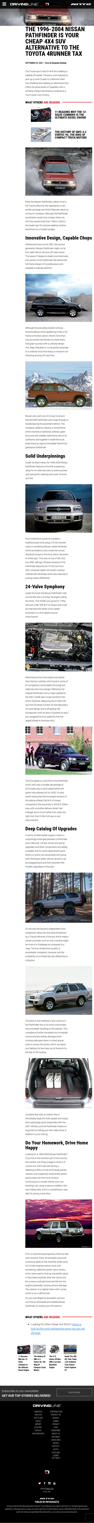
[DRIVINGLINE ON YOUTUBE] (54, 1483)
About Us (56, 1433)
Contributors (56, 1411)
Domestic (38, 1411)
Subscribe (74, 1392)
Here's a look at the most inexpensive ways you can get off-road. (58, 1328)
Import (38, 1424)
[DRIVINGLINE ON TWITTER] (39, 1483)
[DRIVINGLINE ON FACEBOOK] (44, 1483)
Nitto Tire (49, 1488)
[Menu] (4, 4)
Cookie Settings (56, 1456)
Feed (56, 1427)
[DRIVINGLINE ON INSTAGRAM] (49, 1483)
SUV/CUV (38, 1414)
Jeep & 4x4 (38, 1418)
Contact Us (56, 1414)
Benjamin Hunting (59, 63)
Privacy (55, 1424)
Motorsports (38, 1433)
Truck (38, 1421)
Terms (56, 1421)
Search (56, 1418)
